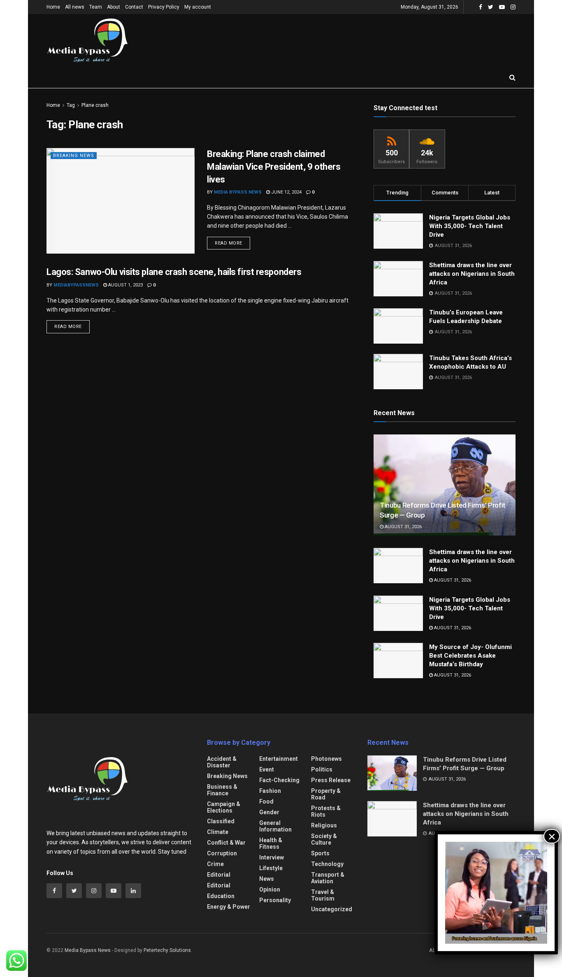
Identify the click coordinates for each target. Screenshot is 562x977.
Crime (215, 864)
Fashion (270, 791)
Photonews (326, 758)
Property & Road (326, 794)
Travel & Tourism (322, 895)
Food (266, 801)
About (113, 7)
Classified (221, 821)
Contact (134, 7)
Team (95, 7)
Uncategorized (331, 909)
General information (275, 826)
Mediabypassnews (76, 285)
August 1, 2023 (125, 285)
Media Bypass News (238, 192)
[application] (496, 893)
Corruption (222, 853)
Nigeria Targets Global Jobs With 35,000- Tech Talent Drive (469, 226)
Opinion (269, 889)
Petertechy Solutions (167, 950)
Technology (327, 864)
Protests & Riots (326, 811)
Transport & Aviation (327, 878)
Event (266, 769)
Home (53, 7)
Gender (269, 812)
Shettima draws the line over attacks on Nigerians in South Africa (472, 273)
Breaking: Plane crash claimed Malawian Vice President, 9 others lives (273, 167)
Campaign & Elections (223, 807)
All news (74, 7)
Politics (321, 769)
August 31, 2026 (402, 526)
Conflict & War (226, 842)
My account (197, 7)
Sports (320, 853)
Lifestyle (271, 868)
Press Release (331, 780)
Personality (275, 900)
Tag (71, 105)
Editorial (218, 874)
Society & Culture (324, 839)
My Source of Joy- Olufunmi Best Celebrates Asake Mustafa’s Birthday (470, 655)
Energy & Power (228, 906)
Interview (271, 857)
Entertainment (278, 758)
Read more (228, 243)
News (266, 878)
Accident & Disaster (222, 762)
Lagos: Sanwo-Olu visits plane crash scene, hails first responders (173, 272)
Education (221, 896)
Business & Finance (222, 790)
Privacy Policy (163, 7)
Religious (324, 825)
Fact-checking (279, 780)
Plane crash (95, 105)
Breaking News (73, 155)
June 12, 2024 (286, 192)
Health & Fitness (270, 843)
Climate (217, 832)
